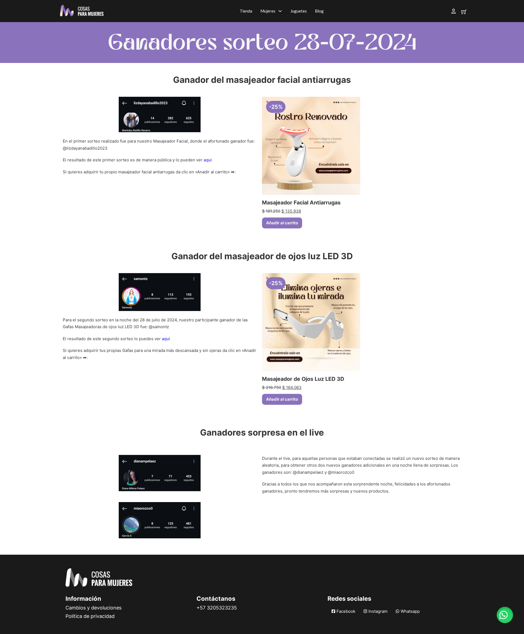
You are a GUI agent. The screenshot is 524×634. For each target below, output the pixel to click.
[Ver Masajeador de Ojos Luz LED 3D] (311, 321)
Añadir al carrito (282, 222)
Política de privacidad (90, 616)
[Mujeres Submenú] (280, 11)
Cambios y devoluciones (93, 608)
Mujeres (267, 10)
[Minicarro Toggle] (464, 11)
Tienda (246, 10)
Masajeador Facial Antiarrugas (301, 202)
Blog (319, 10)
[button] (505, 615)
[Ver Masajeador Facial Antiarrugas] (311, 145)
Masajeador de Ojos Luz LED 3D (303, 379)
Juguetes (298, 10)
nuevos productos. (371, 491)
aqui (208, 159)
